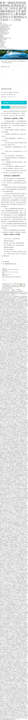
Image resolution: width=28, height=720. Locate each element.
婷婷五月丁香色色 (20, 342)
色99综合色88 (7, 622)
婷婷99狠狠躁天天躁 (8, 478)
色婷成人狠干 (11, 562)
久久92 (10, 429)
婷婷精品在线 (20, 688)
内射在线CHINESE (22, 338)
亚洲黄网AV (7, 304)
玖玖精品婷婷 (9, 444)
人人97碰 (20, 528)
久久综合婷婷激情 (11, 301)
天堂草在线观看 (17, 690)
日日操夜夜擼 (25, 322)
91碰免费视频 (18, 590)
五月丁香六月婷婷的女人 (11, 581)
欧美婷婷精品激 (8, 503)
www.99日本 (15, 395)
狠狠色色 (5, 493)
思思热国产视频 (12, 417)
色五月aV (2, 672)
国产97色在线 (7, 424)
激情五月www (15, 298)
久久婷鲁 (15, 531)
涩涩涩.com (5, 297)
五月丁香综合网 (15, 344)
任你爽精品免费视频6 (11, 604)
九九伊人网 (17, 386)
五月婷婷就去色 (23, 356)
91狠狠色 (11, 460)
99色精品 (17, 494)
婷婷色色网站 (18, 701)
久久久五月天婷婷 (23, 494)
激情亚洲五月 (5, 353)
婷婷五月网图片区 (10, 627)
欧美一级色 (23, 493)
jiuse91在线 (4, 710)
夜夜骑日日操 (22, 638)
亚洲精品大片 (23, 390)
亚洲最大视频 (6, 596)
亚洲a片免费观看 (6, 442)
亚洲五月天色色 (22, 545)
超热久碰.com (20, 479)
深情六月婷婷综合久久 (7, 676)
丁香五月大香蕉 (22, 601)
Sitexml (13, 49)
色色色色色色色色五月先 (13, 689)
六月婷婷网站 (20, 551)
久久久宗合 (15, 541)
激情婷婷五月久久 (10, 488)
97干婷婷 (8, 320)
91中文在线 (16, 573)
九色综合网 (5, 518)
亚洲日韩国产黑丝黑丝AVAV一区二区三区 (11, 594)
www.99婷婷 (21, 414)
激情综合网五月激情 (21, 329)
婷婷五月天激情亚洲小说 (9, 384)
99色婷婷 (2, 652)
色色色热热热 (20, 326)
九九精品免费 (25, 387)
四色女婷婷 (5, 684)
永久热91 (14, 412)
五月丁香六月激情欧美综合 (6, 577)
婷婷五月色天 (16, 658)
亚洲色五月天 (21, 381)
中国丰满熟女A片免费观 (21, 368)
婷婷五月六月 (7, 349)
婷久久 (1, 300)
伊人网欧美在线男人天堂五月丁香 (14, 345)
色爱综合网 (2, 678)
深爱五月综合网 (10, 555)
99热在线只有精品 (8, 670)
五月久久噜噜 (7, 318)
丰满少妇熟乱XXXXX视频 (15, 647)
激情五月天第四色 (17, 429)
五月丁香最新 (20, 489)
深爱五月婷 (6, 608)
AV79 (23, 346)
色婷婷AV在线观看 (20, 442)
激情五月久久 (12, 631)
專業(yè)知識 (3, 41)
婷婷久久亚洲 (5, 445)
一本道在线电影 (3, 554)
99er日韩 (8, 509)
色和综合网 (22, 710)
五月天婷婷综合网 (20, 564)
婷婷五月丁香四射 (6, 563)
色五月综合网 (9, 372)
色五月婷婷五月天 (10, 407)
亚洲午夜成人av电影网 (17, 466)
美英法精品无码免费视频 (11, 461)
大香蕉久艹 (18, 300)
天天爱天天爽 (10, 661)
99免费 (21, 654)
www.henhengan (3, 707)
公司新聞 (2, 43)
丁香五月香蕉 (3, 438)
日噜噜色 (11, 350)
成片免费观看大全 (11, 426)
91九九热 (2, 387)
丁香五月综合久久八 (11, 421)
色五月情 (23, 527)
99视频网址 (17, 465)
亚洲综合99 (9, 336)
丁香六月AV (5, 507)
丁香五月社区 (11, 525)
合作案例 (2, 44)
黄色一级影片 (19, 629)
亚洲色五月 (12, 564)
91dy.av (8, 328)
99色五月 (2, 587)
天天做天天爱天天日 (11, 621)
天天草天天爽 (3, 476)
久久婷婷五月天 (5, 651)
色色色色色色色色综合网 (7, 395)
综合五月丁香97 (14, 600)
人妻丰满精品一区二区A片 (13, 568)
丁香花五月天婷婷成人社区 (6, 347)
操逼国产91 (19, 634)
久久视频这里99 (16, 522)
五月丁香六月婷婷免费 (16, 662)
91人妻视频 (8, 591)
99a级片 (23, 647)
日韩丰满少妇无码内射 (10, 327)
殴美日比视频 (17, 491)
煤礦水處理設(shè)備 (4, 27)
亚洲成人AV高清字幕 (20, 426)
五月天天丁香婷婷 (6, 565)
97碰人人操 (5, 562)
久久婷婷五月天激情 (12, 547)
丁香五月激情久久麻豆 (19, 666)
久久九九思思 (3, 371)
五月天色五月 (11, 491)
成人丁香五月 (6, 373)
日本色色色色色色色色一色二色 (17, 505)
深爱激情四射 (13, 403)
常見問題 (2, 45)
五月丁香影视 (14, 509)
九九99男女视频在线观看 (18, 578)
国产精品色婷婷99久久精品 (9, 529)
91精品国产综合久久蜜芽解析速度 (19, 676)
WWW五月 (18, 448)
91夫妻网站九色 (16, 371)
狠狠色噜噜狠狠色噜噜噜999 (14, 523)
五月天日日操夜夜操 (14, 536)
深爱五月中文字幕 (4, 605)
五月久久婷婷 (10, 438)
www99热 (7, 350)
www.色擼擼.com (17, 661)
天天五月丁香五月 (15, 716)
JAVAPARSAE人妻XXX (5, 309)
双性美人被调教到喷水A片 (7, 611)
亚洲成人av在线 (16, 709)
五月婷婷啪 (19, 332)
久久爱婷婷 (13, 456)
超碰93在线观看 (23, 604)
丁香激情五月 (20, 389)
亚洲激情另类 (18, 698)
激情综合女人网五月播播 (13, 436)
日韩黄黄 (2, 634)
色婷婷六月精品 (9, 630)
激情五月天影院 (11, 519)
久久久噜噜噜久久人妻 (21, 614)
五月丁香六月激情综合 (15, 648)
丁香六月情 (4, 412)
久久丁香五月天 (15, 683)
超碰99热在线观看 (8, 323)
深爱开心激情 (17, 558)
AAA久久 (12, 496)
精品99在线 (2, 433)
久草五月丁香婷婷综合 (14, 665)
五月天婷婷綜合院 (21, 365)
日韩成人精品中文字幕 (14, 669)
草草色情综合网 (20, 697)
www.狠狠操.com (18, 580)
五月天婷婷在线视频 (9, 380)
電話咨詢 (13, 289)
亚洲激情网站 (14, 427)
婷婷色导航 (4, 458)
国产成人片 (18, 420)
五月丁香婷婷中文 (11, 342)
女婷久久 (17, 377)
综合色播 (6, 365)
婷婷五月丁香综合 (16, 408)
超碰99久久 (21, 302)
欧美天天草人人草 (10, 316)
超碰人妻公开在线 (19, 612)
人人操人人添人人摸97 (13, 414)
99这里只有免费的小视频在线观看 (19, 632)
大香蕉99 (5, 661)
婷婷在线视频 (23, 403)
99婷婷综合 (2, 630)
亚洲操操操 (16, 546)
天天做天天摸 (16, 393)
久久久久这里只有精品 (18, 652)
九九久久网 (2, 551)
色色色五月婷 (11, 483)
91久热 (21, 609)
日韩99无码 (17, 563)
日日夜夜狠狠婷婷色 (9, 378)
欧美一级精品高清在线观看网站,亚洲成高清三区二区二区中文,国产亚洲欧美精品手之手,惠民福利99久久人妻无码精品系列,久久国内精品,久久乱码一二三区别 (13, 11)
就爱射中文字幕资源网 (19, 398)
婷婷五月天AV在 (14, 552)
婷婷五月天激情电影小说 (21, 620)
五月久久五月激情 (17, 347)
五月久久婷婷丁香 (24, 425)
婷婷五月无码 (13, 394)
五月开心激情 (6, 636)
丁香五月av (23, 543)
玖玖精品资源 (13, 351)
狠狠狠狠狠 (5, 329)
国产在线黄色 (19, 394)
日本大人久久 (22, 310)
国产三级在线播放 (13, 389)
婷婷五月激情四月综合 (9, 666)
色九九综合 (5, 513)
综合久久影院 (25, 331)
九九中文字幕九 (6, 688)
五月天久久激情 (19, 439)
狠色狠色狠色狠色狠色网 (18, 324)
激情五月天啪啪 (3, 689)
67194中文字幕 (13, 634)
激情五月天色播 (6, 564)
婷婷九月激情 (3, 511)
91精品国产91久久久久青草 (9, 625)
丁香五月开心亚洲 (23, 671)
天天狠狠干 (18, 715)
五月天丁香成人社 (16, 396)
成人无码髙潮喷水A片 (9, 382)
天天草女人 (18, 527)
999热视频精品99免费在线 (9, 300)
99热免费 (16, 638)
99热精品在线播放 (18, 627)
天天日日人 (12, 487)
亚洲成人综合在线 (21, 372)
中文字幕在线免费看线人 (9, 322)
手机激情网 (10, 513)
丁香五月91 (7, 634)
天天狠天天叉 (12, 549)
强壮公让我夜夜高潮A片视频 (8, 617)
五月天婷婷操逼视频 (21, 674)
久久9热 (18, 514)
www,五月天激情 (5, 338)
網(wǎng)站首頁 (5, 289)
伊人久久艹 (10, 515)
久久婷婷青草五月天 (21, 703)
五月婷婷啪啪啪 (12, 454)
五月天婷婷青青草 (4, 448)
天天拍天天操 (23, 344)
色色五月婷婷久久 (12, 489)
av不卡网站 (21, 541)
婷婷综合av (9, 493)
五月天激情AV (8, 364)
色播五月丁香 (23, 716)
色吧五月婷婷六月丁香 (22, 418)
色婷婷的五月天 (9, 480)
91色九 (7, 351)
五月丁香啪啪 (12, 596)
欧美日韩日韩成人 (17, 453)
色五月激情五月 (22, 319)
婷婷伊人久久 (18, 387)
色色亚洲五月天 (5, 520)
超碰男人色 (2, 420)
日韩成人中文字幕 (19, 685)
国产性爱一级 (14, 702)
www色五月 (24, 340)
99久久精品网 (3, 421)
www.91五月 (25, 607)
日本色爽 (24, 336)
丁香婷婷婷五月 (12, 448)
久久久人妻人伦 (16, 315)
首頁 (1, 22)
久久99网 (18, 598)
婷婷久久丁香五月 (19, 595)
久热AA (25, 363)
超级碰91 (6, 457)
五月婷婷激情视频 (18, 525)
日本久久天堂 (12, 373)
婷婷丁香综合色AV (8, 514)
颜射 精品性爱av (17, 340)
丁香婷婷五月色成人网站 (14, 651)
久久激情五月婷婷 (17, 543)
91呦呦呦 (15, 471)
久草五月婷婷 (9, 466)
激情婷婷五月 (3, 595)
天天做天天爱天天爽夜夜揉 (6, 409)
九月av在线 (8, 433)
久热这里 (4, 687)
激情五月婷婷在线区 (17, 431)
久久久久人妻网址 (7, 538)
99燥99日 (4, 614)
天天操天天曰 (8, 640)
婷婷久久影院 (19, 421)
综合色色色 (13, 430)
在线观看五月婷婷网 (8, 531)
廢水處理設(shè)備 (4, 30)
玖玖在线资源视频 (16, 506)
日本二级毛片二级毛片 (21, 705)
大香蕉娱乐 (17, 562)
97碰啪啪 (9, 662)
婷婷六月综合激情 (20, 540)
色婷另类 (20, 607)
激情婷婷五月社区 (16, 550)
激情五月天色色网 (10, 546)
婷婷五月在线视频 (4, 413)
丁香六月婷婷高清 (10, 700)
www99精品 (23, 375)
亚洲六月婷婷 (13, 620)
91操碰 (26, 346)
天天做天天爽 (21, 424)
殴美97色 (8, 469)
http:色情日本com (7, 506)
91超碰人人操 (11, 297)
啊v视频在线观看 (14, 411)
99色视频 (4, 311)
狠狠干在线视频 (14, 302)
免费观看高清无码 (9, 652)
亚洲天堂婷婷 (19, 596)
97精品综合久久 (21, 471)
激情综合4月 (23, 465)
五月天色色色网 (22, 663)
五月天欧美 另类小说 (19, 542)
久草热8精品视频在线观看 (19, 554)
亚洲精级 (5, 385)
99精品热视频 (20, 462)
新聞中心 (2, 40)
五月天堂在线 (8, 425)
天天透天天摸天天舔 (7, 344)
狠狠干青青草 (13, 328)
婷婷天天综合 (20, 305)
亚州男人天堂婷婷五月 (21, 335)
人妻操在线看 (20, 422)
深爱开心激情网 (11, 386)
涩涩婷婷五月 (24, 386)
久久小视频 (15, 577)
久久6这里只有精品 (18, 656)
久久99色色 (21, 687)
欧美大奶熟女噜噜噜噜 (17, 475)
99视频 (14, 480)
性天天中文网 (10, 371)
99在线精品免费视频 (4, 690)
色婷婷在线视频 (22, 706)
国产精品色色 (3, 621)
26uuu (15, 551)
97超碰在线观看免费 (4, 498)
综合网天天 (2, 372)
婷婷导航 (4, 381)
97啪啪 (1, 608)
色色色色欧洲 (19, 454)
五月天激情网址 (17, 496)
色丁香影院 (23, 617)
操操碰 (25, 470)
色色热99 (9, 412)
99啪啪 (22, 484)
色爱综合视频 (23, 707)
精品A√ (4, 534)
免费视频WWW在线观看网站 (20, 451)
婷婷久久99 (15, 438)
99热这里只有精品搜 (13, 649)
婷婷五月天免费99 (15, 609)
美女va (14, 719)
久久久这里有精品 (17, 681)
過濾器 (1, 35)
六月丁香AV (12, 705)
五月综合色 (2, 332)
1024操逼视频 (12, 657)
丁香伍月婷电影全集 (6, 462)
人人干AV (6, 524)
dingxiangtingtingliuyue (10, 368)
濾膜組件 (2, 36)
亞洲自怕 (21, 552)
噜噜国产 (14, 514)
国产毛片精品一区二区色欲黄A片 (7, 516)
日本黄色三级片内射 (12, 363)
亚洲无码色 (6, 390)
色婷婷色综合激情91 (11, 675)
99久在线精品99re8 (14, 696)
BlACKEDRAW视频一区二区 (6, 393)
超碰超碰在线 (11, 353)
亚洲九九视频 (19, 556)
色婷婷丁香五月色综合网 (18, 435)
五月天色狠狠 (20, 359)
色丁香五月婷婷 (20, 461)
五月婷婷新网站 (5, 671)
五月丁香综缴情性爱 (13, 671)
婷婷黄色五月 (6, 460)
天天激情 (25, 688)
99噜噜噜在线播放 (22, 583)
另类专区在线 (15, 362)
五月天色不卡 (22, 571)
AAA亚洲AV (2, 603)
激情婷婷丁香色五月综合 (21, 358)
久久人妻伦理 (13, 418)
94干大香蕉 (6, 360)
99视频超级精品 (22, 507)
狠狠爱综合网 (24, 550)
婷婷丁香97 (18, 413)
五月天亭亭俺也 (6, 418)
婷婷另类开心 (25, 690)
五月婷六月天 (14, 467)
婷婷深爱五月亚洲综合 (22, 626)
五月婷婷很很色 (16, 484)
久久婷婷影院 (5, 571)
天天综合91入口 (14, 310)
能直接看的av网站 (20, 500)
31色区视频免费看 (18, 483)
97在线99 (12, 613)
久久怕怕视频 (14, 538)
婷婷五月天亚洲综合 (12, 399)
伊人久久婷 (20, 712)
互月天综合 (24, 431)
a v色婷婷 (11, 390)
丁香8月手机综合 (19, 670)
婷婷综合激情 (10, 709)
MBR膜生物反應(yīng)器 (5, 38)
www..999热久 (7, 697)
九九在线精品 (13, 304)
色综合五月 (18, 675)
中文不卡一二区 (5, 645)
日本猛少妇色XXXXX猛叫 (20, 333)
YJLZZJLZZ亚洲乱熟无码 (5, 692)
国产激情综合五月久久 (17, 473)
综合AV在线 (21, 360)
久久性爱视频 (19, 351)
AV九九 (13, 670)
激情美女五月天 (5, 429)
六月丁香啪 (19, 323)
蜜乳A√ (5, 555)
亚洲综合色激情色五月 (21, 679)
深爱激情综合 (9, 484)
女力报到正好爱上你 (23, 447)
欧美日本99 (13, 462)
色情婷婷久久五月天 (4, 681)
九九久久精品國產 (13, 524)
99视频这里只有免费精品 (9, 377)
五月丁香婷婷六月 (11, 463)
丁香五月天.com (22, 438)
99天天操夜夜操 (11, 337)
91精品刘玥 (7, 556)
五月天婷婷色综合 (8, 396)
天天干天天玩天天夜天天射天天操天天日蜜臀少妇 (15, 400)
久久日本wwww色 (12, 346)
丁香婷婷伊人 (15, 585)
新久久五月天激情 (23, 445)
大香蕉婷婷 (21, 395)
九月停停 (21, 536)
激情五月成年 (13, 359)
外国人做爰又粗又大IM (14, 714)
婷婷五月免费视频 (13, 338)
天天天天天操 (23, 314)
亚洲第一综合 (23, 714)
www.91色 (24, 678)
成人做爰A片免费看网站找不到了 (11, 391)
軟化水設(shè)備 (3, 34)
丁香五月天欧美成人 (13, 445)
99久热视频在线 (15, 710)
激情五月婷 (10, 398)
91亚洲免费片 (20, 608)
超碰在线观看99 (11, 457)
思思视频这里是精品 (20, 643)
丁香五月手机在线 (22, 574)
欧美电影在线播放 (11, 644)
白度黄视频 (13, 442)
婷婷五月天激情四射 (10, 311)
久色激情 (24, 404)
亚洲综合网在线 (14, 433)
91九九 (25, 373)
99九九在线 (19, 430)
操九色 (7, 693)
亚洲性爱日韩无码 (18, 469)
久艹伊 (18, 403)
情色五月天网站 (22, 622)
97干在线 (24, 456)
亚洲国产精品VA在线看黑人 (10, 711)
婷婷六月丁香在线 (23, 298)
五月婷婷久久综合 (21, 591)
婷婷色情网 (14, 307)
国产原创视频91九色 (16, 692)
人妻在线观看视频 (12, 540)
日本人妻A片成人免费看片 (13, 502)
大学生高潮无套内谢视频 (10, 335)
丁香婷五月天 (24, 594)
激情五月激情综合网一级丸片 (10, 626)
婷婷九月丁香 (21, 531)
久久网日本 (21, 603)
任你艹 (18, 604)
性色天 (3, 305)
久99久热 (25, 409)
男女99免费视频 (8, 532)
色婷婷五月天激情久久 (11, 420)
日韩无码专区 (18, 322)
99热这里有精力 (22, 416)
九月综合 (14, 323)
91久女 (12, 595)
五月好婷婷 (8, 678)
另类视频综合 (24, 680)
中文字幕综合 (23, 393)
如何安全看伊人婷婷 (10, 614)
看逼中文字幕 (3, 301)
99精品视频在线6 (15, 425)
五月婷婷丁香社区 (22, 645)
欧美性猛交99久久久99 (17, 443)
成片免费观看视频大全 (14, 545)
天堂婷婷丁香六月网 (13, 360)
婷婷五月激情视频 (14, 319)
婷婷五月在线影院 (18, 667)
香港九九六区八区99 (19, 353)
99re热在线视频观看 (10, 612)
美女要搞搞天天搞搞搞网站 (13, 663)
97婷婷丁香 (7, 696)
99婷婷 (11, 681)
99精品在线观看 (18, 384)
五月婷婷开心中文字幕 (10, 387)
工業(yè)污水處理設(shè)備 (6, 25)
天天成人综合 (18, 519)
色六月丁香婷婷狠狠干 (10, 474)
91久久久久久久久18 (12, 576)
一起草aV (21, 354)
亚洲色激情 (9, 589)
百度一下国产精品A (10, 465)
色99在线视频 (6, 580)
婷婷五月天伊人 (11, 643)
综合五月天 (6, 586)
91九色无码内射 (10, 476)
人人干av (17, 301)
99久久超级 (9, 543)
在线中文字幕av (21, 524)
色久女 (6, 515)
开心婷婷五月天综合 (11, 560)
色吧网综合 (14, 694)
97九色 (18, 520)
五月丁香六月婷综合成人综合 (9, 306)
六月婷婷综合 (3, 328)
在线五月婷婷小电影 (9, 667)
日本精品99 (4, 599)
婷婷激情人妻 (11, 369)
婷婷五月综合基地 (20, 470)
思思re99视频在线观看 (22, 576)
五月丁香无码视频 (10, 333)
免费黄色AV (7, 403)
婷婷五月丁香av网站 (15, 375)
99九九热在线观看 (10, 603)
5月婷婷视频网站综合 (9, 639)
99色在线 (10, 307)
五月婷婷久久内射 (4, 296)
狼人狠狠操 (13, 582)
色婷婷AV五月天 (20, 693)
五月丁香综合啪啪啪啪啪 (12, 497)
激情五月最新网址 (19, 327)
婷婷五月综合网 (10, 313)
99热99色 (2, 375)
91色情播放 (23, 672)
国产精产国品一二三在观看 (13, 511)
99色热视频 (11, 698)
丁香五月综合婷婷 (23, 436)
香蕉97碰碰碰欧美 (19, 452)
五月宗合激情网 (8, 314)
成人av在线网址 (17, 320)
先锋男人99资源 (13, 703)
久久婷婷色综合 (9, 653)
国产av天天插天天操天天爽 (22, 565)
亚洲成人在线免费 (10, 340)
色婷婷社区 (14, 305)
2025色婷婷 (23, 347)
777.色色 (4, 644)
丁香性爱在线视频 (9, 341)
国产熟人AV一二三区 (20, 487)
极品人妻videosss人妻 (14, 498)
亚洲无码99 (13, 591)
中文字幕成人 (14, 678)
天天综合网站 (25, 420)
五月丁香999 (3, 447)
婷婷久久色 (25, 475)
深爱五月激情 (17, 378)
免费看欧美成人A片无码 (9, 590)
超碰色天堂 (16, 356)
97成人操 (10, 408)
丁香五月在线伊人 (15, 640)
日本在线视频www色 (19, 555)
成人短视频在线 (7, 552)
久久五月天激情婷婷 (20, 533)
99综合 (14, 653)
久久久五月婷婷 (14, 309)
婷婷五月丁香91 (17, 341)
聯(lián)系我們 (3, 47)
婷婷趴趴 (25, 466)
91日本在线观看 (24, 651)
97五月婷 (17, 603)
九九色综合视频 (7, 479)
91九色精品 (19, 467)
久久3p (3, 558)
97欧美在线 (4, 313)
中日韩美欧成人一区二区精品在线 (13, 567)
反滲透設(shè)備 (3, 31)
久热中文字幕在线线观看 (13, 599)
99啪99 (16, 337)
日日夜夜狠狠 (23, 640)
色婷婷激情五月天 (8, 443)
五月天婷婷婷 (7, 487)
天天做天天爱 (19, 711)
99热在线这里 (13, 715)
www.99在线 (4, 527)
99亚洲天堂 (8, 416)
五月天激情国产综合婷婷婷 (9, 542)
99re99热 (2, 716)
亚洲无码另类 (10, 471)
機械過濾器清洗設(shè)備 (10, 263)
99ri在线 (5, 346)
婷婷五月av (24, 629)
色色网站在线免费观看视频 (16, 349)
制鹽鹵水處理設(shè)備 (5, 29)
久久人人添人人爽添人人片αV (18, 532)
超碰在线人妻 (15, 354)
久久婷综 (3, 485)
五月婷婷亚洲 (20, 480)
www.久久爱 (17, 613)
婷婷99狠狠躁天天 (22, 307)
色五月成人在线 (8, 431)
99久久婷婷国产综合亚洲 (7, 658)
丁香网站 (9, 367)
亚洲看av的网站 (9, 315)
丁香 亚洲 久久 (21, 399)
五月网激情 (20, 402)
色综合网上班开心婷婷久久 (11, 587)
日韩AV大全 (10, 518)
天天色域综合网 (7, 456)
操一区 (21, 658)
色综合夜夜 (11, 580)
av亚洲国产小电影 (19, 529)
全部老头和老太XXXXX (16, 572)
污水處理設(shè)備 (4, 26)
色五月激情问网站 (13, 645)
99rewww (5, 629)
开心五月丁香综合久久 (20, 501)
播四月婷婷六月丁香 (8, 435)
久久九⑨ (12, 583)
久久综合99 (23, 315)
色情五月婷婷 (18, 639)
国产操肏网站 (14, 367)
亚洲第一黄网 (13, 404)
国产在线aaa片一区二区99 (21, 412)
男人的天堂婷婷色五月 (19, 513)
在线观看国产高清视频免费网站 (7, 452)
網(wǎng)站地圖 (8, 288)
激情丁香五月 (24, 518)
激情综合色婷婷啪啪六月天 (10, 439)
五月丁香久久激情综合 (19, 355)
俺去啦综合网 (24, 408)
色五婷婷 (8, 501)
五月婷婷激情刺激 (18, 316)
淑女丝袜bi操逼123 (6, 449)
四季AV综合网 (3, 426)
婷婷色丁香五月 (8, 473)
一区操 (1, 323)
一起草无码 (20, 350)
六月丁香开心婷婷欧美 (20, 297)
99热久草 (4, 663)
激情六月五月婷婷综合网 (11, 381)
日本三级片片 (13, 697)
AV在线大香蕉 (22, 362)
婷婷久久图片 (5, 398)
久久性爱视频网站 (22, 367)
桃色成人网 (21, 498)
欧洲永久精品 (23, 377)
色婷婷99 (25, 552)
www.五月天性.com (22, 538)
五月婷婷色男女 (20, 587)
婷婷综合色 (9, 298)
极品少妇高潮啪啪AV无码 (5, 510)
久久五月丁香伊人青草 (11, 485)
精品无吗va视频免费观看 (19, 407)
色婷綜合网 (20, 318)
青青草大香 (18, 404)
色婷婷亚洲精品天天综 (13, 571)
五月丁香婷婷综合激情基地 (8, 638)
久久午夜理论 (17, 707)
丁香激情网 (17, 463)
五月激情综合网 (3, 519)
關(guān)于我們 (3, 39)
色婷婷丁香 (2, 627)
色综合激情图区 (16, 592)
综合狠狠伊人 (5, 489)
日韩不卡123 (17, 390)
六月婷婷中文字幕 (14, 449)
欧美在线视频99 (10, 601)
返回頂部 (19, 289)
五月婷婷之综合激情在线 (22, 586)
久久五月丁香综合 (11, 358)
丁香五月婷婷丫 (13, 318)
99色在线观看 (21, 577)
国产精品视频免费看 (23, 497)
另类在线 (22, 301)
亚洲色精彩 (4, 560)
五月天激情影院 (11, 629)
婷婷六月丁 (17, 625)
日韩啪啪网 (10, 684)
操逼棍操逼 (6, 326)
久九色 (9, 712)
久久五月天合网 (11, 533)
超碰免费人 (2, 567)
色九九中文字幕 (15, 654)
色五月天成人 (21, 585)
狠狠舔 (12, 469)
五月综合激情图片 (11, 701)
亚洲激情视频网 (22, 391)
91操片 (16, 583)
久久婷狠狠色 (18, 617)
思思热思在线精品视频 (5, 467)
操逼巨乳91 (6, 714)
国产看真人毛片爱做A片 (10, 470)
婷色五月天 (24, 510)
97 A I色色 (2, 341)
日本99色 (26, 327)
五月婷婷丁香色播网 (7, 354)
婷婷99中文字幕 (7, 434)
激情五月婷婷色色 (23, 689)
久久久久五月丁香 (20, 482)
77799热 (6, 665)
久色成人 (16, 350)
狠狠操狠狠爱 (13, 688)
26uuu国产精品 (14, 607)
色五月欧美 (19, 456)
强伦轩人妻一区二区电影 (9, 569)
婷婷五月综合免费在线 (21, 631)
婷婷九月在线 (12, 500)
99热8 (9, 422)
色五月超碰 (23, 320)
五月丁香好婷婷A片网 (13, 402)
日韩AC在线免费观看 (20, 440)
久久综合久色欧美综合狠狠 (12, 687)
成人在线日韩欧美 (12, 329)
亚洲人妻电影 (13, 332)
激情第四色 (12, 556)
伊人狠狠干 (4, 559)
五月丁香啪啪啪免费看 (17, 510)
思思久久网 (18, 641)
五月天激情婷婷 (8, 522)
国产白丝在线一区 (10, 356)
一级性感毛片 (19, 306)
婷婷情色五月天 (16, 616)
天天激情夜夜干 (24, 648)
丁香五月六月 (14, 422)
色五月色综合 (22, 405)
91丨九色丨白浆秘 (14, 405)
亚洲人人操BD (3, 471)
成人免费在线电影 (10, 355)
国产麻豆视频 (14, 674)
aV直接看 (20, 547)
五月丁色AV (20, 363)
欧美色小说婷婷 (12, 413)
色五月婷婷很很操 (19, 474)
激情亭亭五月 (10, 376)
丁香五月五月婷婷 (17, 458)
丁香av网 (16, 601)
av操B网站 (12, 501)
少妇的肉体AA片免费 (4, 359)
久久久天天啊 (8, 582)
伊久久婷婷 (5, 523)
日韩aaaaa (9, 660)
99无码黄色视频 (12, 326)
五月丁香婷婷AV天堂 (22, 509)
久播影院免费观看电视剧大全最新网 (12, 680)
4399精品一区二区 (18, 684)
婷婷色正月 (4, 537)
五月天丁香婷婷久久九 (18, 409)
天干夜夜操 (18, 657)
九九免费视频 (8, 375)
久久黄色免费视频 (14, 622)
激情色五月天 (7, 405)
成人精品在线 (20, 304)
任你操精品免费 (17, 369)
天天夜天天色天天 (17, 493)
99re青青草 (7, 705)
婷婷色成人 (7, 319)
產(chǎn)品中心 (3, 23)
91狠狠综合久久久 (11, 527)
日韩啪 (11, 320)
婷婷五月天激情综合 (6, 362)
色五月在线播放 (20, 702)
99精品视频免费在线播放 (7, 719)
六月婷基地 (9, 550)
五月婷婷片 (22, 534)
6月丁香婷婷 (20, 630)
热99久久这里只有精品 (21, 549)
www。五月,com (6, 583)
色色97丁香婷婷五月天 (13, 528)
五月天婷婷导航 (10, 559)
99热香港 (12, 563)
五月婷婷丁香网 (17, 518)
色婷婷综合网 (5, 399)
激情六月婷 (23, 618)
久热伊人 (6, 547)
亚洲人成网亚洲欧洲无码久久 (13, 537)
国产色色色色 (25, 369)
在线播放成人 (10, 453)
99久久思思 (11, 685)
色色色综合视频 (19, 457)
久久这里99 (21, 696)
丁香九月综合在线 (8, 475)
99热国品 (15, 630)
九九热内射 (9, 710)
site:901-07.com (7, 716)
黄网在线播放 (13, 482)
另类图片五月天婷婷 (8, 578)
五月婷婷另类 (13, 718)
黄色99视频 (8, 534)
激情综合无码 (20, 582)
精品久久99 (9, 632)
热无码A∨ (20, 309)
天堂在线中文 (22, 449)
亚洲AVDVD (8, 683)
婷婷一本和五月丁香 (4, 496)
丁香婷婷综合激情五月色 (16, 434)
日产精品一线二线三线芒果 (15, 331)
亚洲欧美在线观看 (7, 430)
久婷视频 (2, 364)
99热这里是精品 (17, 488)
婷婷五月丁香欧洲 (10, 551)
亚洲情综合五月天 (10, 573)
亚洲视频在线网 (14, 416)
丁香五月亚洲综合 (11, 440)
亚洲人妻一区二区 (4, 389)
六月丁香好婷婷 (17, 635)
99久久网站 (16, 515)
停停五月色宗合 (22, 599)
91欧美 (12, 660)
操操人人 (21, 515)
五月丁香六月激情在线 (14, 507)
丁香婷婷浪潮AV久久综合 (18, 478)
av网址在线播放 (12, 586)
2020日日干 (8, 310)
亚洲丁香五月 (8, 305)
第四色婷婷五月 (15, 314)
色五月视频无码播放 (8, 324)
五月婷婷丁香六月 (19, 660)
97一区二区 (12, 565)
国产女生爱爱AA (14, 424)
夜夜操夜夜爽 (24, 371)
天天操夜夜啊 (21, 600)
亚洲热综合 (23, 641)
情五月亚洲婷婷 (18, 382)
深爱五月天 (4, 497)
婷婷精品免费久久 (12, 365)
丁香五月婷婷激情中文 (20, 313)
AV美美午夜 (6, 598)
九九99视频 (4, 342)
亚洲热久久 (22, 568)
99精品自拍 (10, 554)
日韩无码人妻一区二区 (19, 611)
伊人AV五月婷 (8, 302)
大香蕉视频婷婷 (22, 503)
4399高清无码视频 (6, 607)
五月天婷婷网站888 (16, 618)
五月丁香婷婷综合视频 (14, 605)
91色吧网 (7, 549)
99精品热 (6, 712)
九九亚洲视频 (8, 706)
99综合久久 (7, 702)
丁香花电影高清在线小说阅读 (18, 589)
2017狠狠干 (6, 500)
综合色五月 (13, 479)
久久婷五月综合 (12, 520)
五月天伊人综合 (14, 706)
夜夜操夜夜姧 (18, 644)
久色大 (23, 430)
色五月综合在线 (13, 693)
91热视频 (20, 678)
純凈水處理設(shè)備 (4, 32)
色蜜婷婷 (7, 631)
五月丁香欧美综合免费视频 (12, 447)
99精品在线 (8, 427)
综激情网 (14, 372)
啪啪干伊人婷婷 (9, 541)
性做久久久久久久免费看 (15, 672)
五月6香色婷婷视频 (11, 679)
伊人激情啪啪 (24, 300)
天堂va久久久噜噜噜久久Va (15, 296)
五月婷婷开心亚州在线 (5, 411)
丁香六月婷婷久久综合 (9, 451)
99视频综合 (21, 411)
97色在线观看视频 (16, 444)
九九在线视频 (24, 491)
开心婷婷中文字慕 (20, 373)
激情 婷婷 (7, 672)
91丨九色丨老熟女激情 (5, 492)
